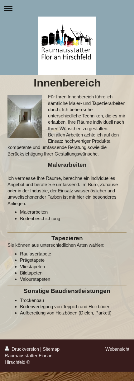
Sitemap (51, 349)
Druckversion (25, 349)
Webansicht (117, 349)
